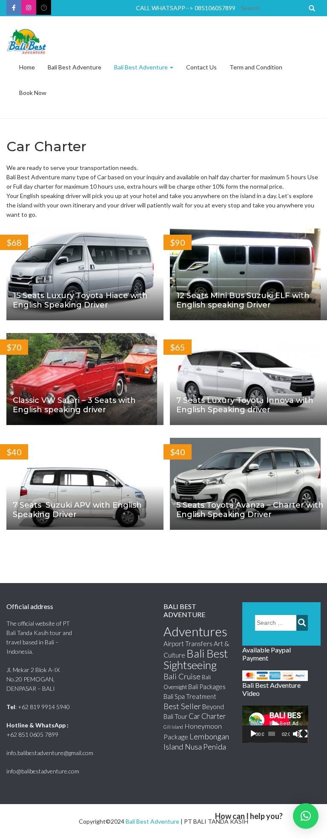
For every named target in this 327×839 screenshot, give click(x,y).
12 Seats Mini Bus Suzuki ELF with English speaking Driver (243, 300)
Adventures (195, 631)
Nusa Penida (205, 746)
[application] (275, 724)
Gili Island (173, 727)
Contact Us (201, 67)
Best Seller (182, 706)
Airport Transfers (188, 643)
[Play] (253, 734)
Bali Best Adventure (74, 67)
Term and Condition (255, 67)
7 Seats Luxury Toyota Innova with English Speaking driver (244, 405)
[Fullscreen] (303, 734)
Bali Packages (207, 686)
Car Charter (207, 716)
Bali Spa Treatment (190, 696)
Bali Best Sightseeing (196, 659)
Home (27, 67)
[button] (305, 816)
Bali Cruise (182, 676)
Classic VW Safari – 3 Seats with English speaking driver (74, 405)
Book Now (32, 92)
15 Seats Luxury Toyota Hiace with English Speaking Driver (80, 300)
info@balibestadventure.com (42, 771)
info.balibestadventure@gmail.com (49, 752)
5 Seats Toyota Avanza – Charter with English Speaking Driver (250, 509)
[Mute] (297, 734)
